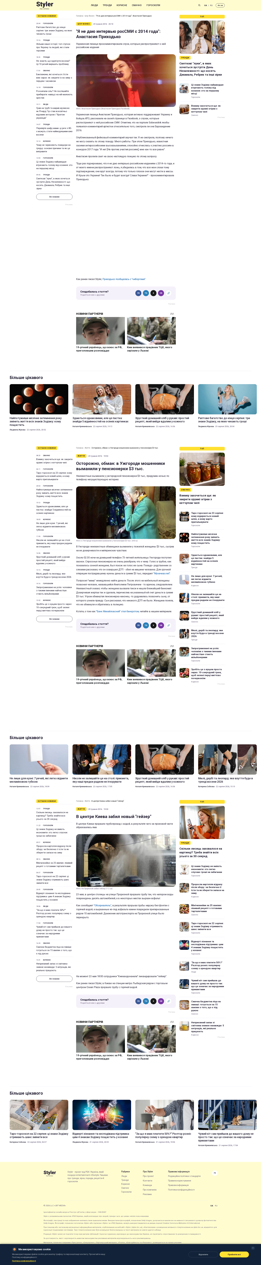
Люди (94, 5)
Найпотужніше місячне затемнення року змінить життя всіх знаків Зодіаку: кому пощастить (36, 421)
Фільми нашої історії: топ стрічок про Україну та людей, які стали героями (53, 47)
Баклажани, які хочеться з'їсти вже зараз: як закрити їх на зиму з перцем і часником (54, 77)
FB (138, 293)
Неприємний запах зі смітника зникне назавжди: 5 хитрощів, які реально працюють (53, 967)
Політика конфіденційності (181, 1190)
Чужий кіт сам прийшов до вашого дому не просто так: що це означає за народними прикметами (54, 931)
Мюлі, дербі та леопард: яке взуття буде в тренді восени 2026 (53, 575)
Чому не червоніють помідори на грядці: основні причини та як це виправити (53, 148)
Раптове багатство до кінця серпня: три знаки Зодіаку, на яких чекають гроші (54, 30)
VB (161, 293)
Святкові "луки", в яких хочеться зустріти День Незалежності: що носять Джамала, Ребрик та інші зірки (53, 183)
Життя (87, 448)
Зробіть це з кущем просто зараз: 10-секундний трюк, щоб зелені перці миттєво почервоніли (54, 607)
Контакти (147, 1180)
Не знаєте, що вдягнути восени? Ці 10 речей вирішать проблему (53, 63)
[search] (199, 5)
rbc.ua (220, 5)
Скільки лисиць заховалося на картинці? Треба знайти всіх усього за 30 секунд (52, 815)
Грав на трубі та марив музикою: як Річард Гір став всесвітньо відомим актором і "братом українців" (53, 113)
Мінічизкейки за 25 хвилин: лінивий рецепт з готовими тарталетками (54, 865)
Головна (79, 16)
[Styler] (44, 5)
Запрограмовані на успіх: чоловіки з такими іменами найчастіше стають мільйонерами (54, 590)
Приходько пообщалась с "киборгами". (124, 279)
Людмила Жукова (17, 430)
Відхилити (203, 1254)
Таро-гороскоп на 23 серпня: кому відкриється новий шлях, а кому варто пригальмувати (54, 476)
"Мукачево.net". (162, 573)
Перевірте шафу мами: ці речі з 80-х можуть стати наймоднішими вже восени (54, 131)
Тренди (107, 5)
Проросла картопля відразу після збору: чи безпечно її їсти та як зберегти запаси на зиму (53, 849)
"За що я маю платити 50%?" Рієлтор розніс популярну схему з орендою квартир (53, 913)
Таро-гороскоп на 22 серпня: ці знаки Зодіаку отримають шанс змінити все (52, 879)
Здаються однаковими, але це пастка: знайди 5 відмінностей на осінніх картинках (100, 419)
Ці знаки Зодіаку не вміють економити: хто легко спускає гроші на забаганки (52, 832)
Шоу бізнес (89, 16)
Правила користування (179, 1180)
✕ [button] (253, 1248)
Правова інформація (178, 1185)
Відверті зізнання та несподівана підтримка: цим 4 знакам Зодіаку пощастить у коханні (53, 896)
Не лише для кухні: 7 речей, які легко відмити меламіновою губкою (52, 526)
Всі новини (54, 197)
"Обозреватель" (102, 905)
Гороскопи (153, 5)
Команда (147, 1185)
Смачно (137, 5)
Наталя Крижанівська (82, 426)
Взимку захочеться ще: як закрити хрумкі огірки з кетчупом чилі (206, 108)
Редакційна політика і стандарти (184, 1176)
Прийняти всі (234, 1254)
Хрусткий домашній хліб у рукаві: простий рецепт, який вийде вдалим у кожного (162, 419)
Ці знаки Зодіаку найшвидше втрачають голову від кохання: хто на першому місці (54, 165)
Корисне (122, 5)
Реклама (147, 1194)
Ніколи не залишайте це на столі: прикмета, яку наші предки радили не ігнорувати (54, 543)
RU (211, 5)
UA (205, 5)
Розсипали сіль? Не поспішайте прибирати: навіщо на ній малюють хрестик (54, 94)
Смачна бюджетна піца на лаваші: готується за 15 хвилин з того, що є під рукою (54, 950)
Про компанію (150, 1190)
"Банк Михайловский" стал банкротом (117, 611)
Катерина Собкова (206, 786)
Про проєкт (148, 1176)
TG (146, 293)
